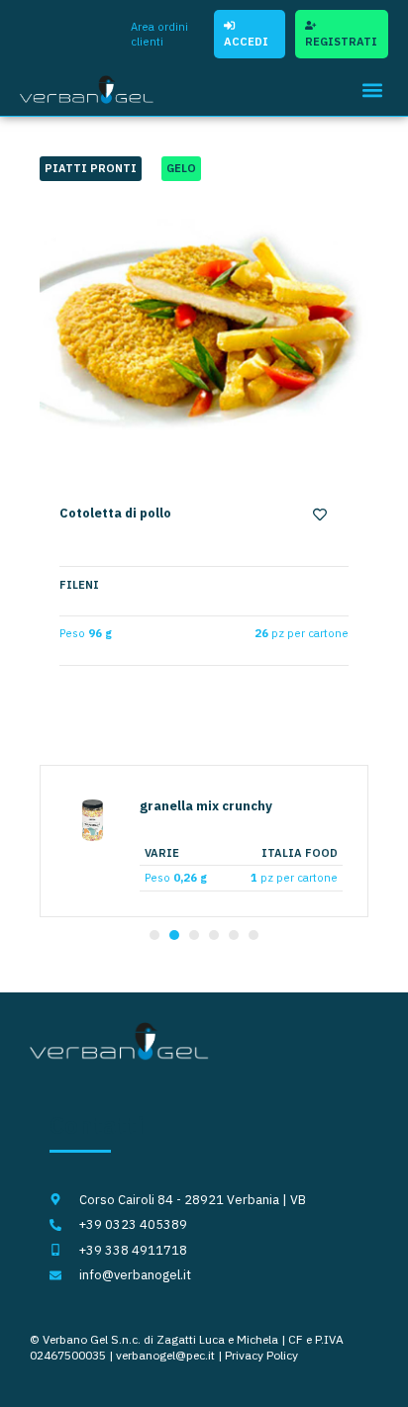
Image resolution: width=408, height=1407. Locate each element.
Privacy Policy (261, 1355)
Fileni (79, 585)
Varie (162, 853)
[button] (372, 89)
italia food (299, 853)
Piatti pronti (91, 168)
